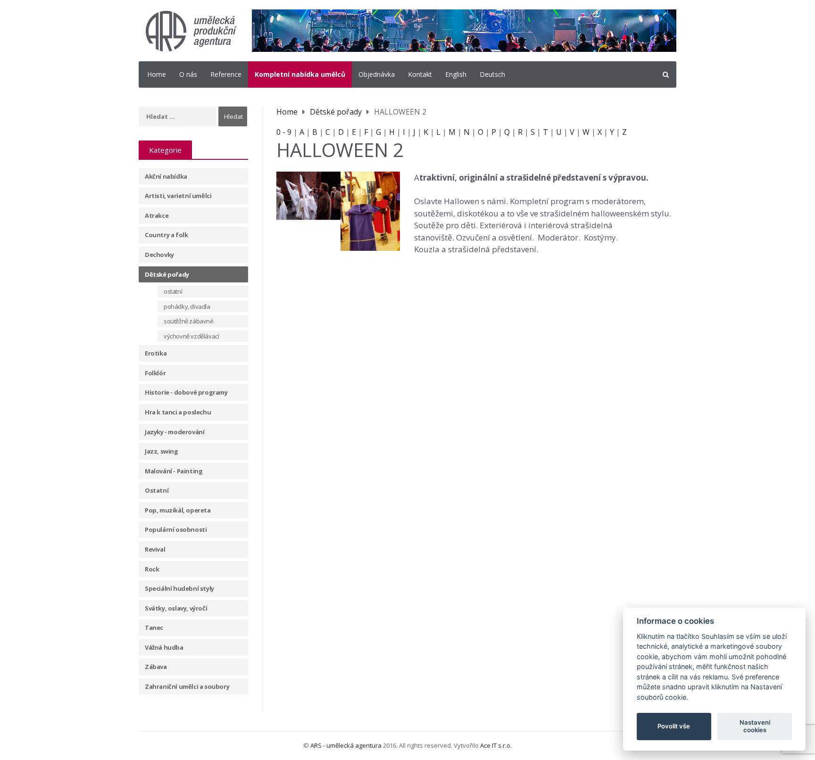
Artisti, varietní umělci (178, 195)
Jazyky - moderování (174, 432)
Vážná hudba (164, 647)
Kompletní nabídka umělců (300, 74)
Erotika (155, 353)
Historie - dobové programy (186, 392)
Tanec (154, 627)
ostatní (173, 291)
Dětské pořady (167, 274)
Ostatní (156, 490)
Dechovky (159, 254)
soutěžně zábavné (189, 321)
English (455, 74)
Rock (152, 569)
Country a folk (166, 235)
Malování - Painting (173, 471)
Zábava (156, 666)
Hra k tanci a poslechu (178, 412)
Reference (225, 74)
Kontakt (420, 74)
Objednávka (376, 74)
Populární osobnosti (176, 529)
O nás (188, 74)
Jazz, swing (161, 451)
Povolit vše (673, 726)
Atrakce (156, 215)
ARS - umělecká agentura (346, 745)
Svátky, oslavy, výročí (176, 608)
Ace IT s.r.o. (496, 745)
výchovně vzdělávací (191, 336)
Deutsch (492, 74)
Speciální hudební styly (179, 588)
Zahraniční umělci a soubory (187, 686)
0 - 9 (283, 132)
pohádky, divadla (187, 306)
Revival (155, 549)
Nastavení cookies (755, 726)
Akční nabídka (166, 176)
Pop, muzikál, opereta (178, 510)
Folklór (155, 373)
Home (156, 74)
